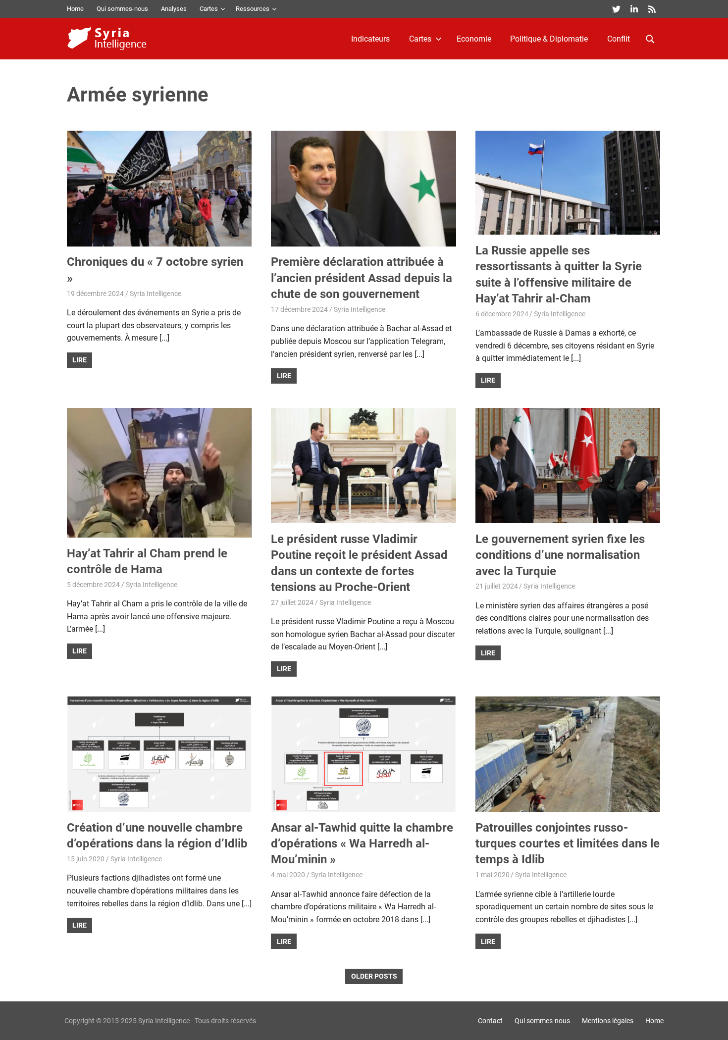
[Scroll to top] (713, 1025)
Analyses (174, 8)
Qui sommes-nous (122, 8)
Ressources (252, 8)
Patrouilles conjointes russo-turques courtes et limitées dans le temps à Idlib (567, 844)
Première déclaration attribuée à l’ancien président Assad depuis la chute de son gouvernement (361, 278)
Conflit (618, 39)
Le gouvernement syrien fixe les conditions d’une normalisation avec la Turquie (560, 555)
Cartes (209, 8)
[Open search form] (650, 38)
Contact (490, 1021)
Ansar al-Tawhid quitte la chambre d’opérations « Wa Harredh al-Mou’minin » (362, 844)
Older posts (374, 976)
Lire (79, 360)
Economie (474, 39)
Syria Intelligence (155, 293)
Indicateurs (370, 39)
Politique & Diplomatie (549, 39)
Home (75, 8)
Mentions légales (607, 1021)
